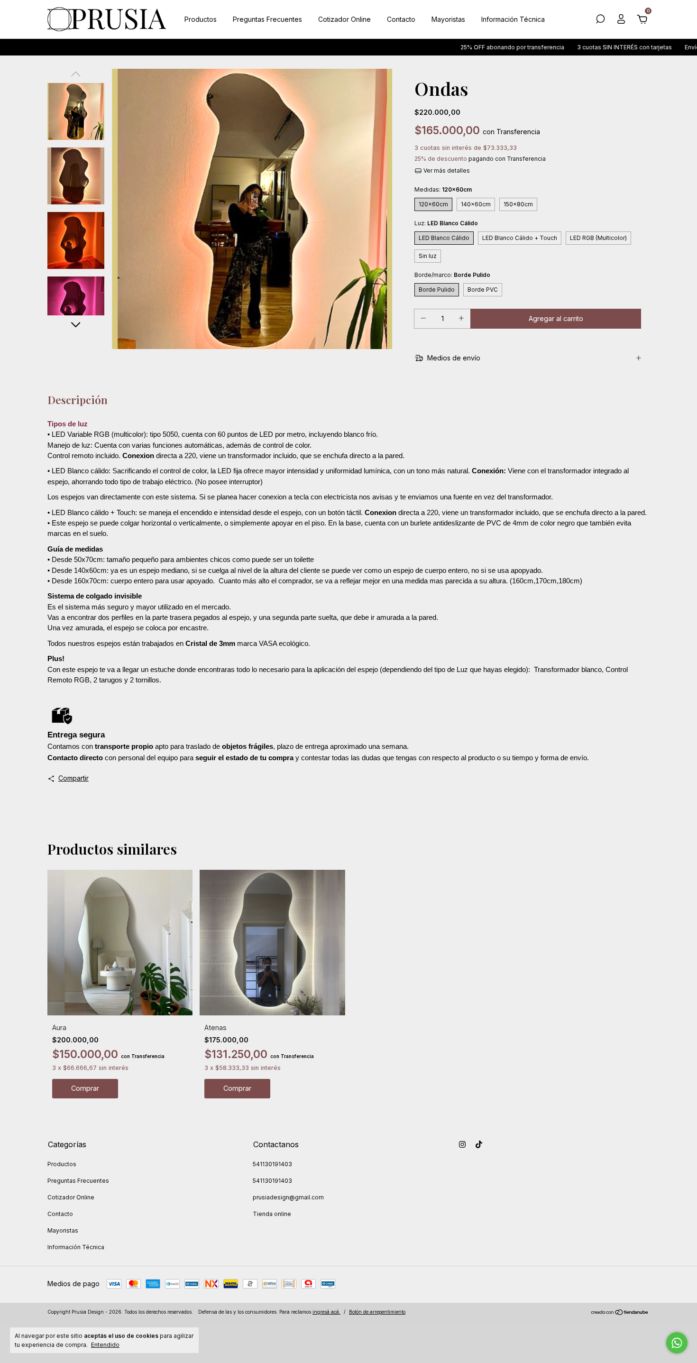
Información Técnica (513, 19)
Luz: (446, 223)
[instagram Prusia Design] (462, 1144)
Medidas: (443, 189)
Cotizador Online (344, 19)
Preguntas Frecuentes (267, 19)
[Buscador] (600, 20)
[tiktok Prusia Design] (479, 1144)
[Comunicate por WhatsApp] (677, 1343)
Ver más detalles (446, 170)
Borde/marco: (452, 274)
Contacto (401, 19)
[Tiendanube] (620, 1313)
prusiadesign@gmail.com (288, 1197)
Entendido (105, 1344)
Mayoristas (448, 19)
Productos (200, 19)
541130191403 (272, 1164)
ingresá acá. (326, 1312)
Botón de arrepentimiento (377, 1312)
